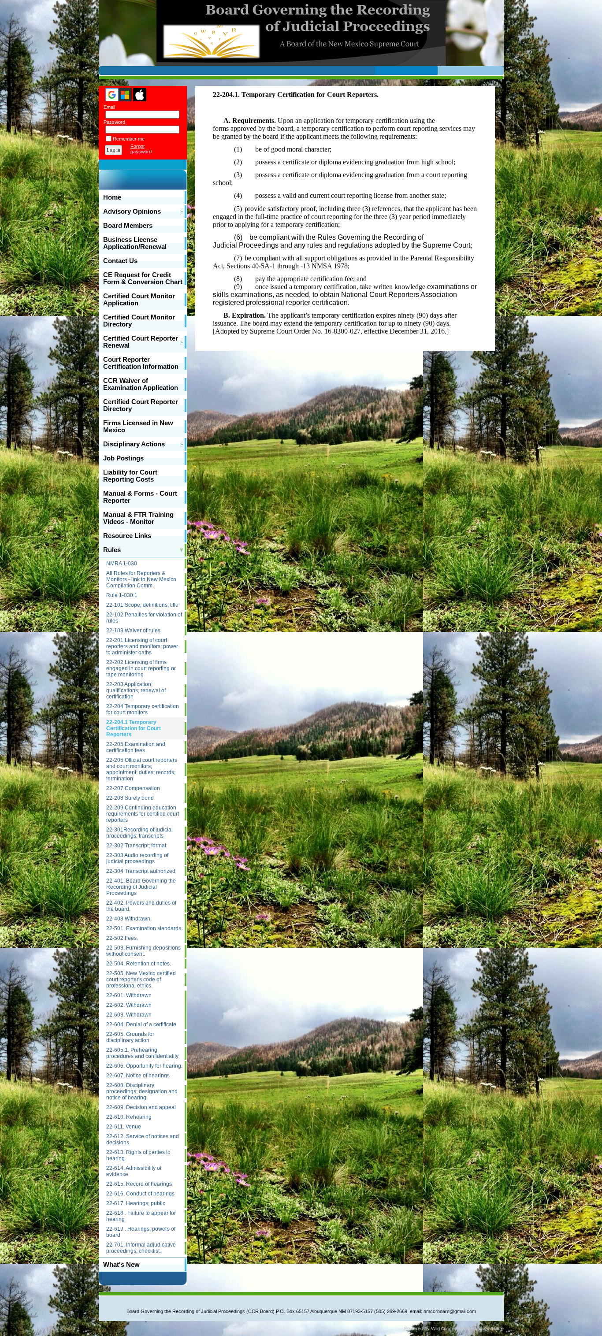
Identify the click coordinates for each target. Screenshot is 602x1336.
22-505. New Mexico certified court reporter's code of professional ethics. (141, 979)
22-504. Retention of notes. (138, 964)
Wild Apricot (443, 1328)
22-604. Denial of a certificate (141, 1024)
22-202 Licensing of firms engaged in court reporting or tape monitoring (141, 668)
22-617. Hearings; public (135, 1203)
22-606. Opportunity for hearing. (144, 1066)
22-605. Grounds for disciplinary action (130, 1037)
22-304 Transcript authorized (140, 871)
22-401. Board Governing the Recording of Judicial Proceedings (141, 887)
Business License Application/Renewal (135, 243)
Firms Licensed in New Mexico (138, 426)
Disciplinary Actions (134, 444)
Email (107, 107)
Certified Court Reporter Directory (140, 405)
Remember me (129, 138)
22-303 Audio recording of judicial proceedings (137, 858)
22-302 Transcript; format (136, 845)
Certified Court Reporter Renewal (140, 342)
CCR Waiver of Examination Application (140, 384)
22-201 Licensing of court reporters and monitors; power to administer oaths (142, 646)
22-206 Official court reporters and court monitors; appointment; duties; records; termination (141, 769)
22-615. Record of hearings (139, 1184)
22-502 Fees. (122, 938)
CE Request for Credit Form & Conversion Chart (142, 278)
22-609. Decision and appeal (141, 1107)
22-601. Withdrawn (129, 995)
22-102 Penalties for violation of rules (144, 618)
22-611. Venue (123, 1127)
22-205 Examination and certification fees (135, 747)
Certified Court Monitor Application (139, 300)
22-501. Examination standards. (144, 928)
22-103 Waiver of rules (133, 630)
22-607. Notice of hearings (138, 1076)
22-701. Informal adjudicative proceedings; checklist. (141, 1248)
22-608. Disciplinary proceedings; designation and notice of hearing (142, 1091)
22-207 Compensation (133, 788)
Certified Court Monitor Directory (139, 321)
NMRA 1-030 (121, 563)
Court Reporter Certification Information (140, 363)
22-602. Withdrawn (129, 1005)
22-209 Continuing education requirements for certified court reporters (142, 814)
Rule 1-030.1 (121, 595)
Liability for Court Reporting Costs (130, 476)
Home (112, 197)
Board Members (127, 225)
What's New (121, 1264)
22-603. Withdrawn (129, 1015)
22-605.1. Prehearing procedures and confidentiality (142, 1053)
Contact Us (120, 260)
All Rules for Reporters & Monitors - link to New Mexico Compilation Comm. (141, 579)
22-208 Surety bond (130, 798)
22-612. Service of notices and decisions (142, 1139)
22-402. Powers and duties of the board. (141, 906)
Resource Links (127, 535)
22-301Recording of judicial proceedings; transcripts (139, 833)
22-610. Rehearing (129, 1117)
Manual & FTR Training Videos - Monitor (138, 518)
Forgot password (141, 149)
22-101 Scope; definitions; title (142, 605)
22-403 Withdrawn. (129, 919)
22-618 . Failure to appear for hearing (141, 1216)
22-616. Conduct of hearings (140, 1194)
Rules (112, 549)
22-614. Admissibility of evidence (133, 1171)
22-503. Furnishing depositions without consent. (143, 951)
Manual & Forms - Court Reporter (140, 497)
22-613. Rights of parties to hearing (138, 1155)
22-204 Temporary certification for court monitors (142, 709)
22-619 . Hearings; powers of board (140, 1232)
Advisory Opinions (132, 211)
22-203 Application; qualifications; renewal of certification (136, 690)
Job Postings (123, 458)
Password (112, 122)
